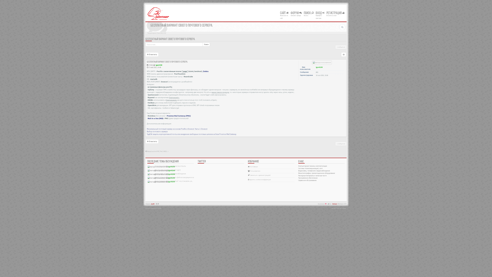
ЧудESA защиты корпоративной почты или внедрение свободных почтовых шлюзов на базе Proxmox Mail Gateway (191, 134)
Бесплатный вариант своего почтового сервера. (170, 39)
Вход (319, 13)
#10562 (150, 65)
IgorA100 (159, 65)
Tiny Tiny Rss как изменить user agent (168, 170)
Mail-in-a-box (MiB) (155, 118)
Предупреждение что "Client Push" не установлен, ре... (174, 181)
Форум (295, 13)
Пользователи (255, 171)
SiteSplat (334, 204)
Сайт (283, 13)
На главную (253, 167)
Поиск (307, 13)
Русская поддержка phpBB (153, 208)
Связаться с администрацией (259, 175)
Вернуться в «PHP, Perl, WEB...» (157, 151)
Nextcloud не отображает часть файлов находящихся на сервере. (177, 177)
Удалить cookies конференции (260, 180)
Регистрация (334, 13)
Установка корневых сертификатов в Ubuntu (170, 166)
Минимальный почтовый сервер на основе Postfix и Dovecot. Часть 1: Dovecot (177, 129)
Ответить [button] (152, 54)
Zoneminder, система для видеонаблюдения (170, 174)
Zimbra (205, 71)
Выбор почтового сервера (157, 131)
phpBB (153, 204)
